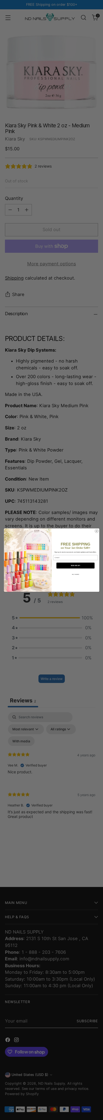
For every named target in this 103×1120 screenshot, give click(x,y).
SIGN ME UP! (75, 565)
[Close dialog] (96, 531)
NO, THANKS (75, 574)
